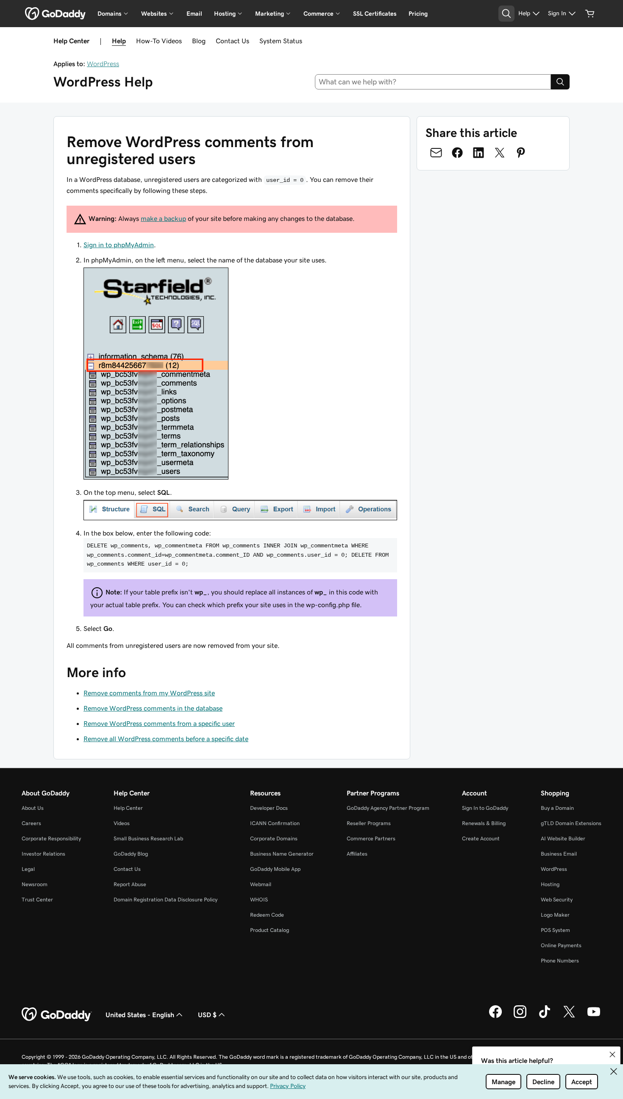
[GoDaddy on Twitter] (569, 1016)
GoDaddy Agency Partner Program (388, 808)
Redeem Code (267, 915)
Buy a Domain (557, 808)
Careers (31, 823)
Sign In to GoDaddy (485, 808)
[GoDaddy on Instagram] (520, 1016)
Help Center (128, 808)
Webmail (260, 884)
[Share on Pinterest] (520, 153)
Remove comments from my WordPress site (149, 692)
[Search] (560, 81)
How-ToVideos (159, 40)
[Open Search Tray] (506, 14)
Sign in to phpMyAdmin (118, 244)
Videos (122, 823)
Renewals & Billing (484, 823)
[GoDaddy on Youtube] (593, 1016)
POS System (555, 930)
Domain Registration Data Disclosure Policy (165, 899)
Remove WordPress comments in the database (152, 708)
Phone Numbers (560, 960)
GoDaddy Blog (131, 853)
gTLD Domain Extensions (571, 823)
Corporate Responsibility (51, 838)
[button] (612, 1054)
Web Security (557, 899)
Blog (199, 40)
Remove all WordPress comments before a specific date (165, 738)
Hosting (550, 884)
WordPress (103, 63)
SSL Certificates (375, 14)
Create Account (481, 838)
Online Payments (561, 945)
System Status (280, 40)
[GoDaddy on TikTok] (544, 1016)
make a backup (163, 218)
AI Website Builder (563, 838)
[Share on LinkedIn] (478, 153)
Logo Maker (555, 915)
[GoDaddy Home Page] (57, 1014)
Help (119, 40)
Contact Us (232, 40)
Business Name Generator (282, 853)
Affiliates (357, 853)
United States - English (140, 1014)
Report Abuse (130, 884)
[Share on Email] (436, 153)
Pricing (418, 14)
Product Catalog (269, 930)
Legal (28, 869)
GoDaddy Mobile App (275, 869)
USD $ (207, 1014)
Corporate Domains (274, 838)
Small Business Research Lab (148, 838)
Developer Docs (269, 808)
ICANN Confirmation (275, 823)
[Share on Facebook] (457, 153)
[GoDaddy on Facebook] (495, 1016)
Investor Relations (43, 853)
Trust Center (37, 899)
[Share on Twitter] (499, 153)
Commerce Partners (371, 838)
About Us (33, 808)
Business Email (559, 853)
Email (194, 14)
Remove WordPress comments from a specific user (159, 723)
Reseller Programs (369, 823)
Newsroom (34, 884)
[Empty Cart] (590, 14)
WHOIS (259, 899)
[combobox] (433, 82)
